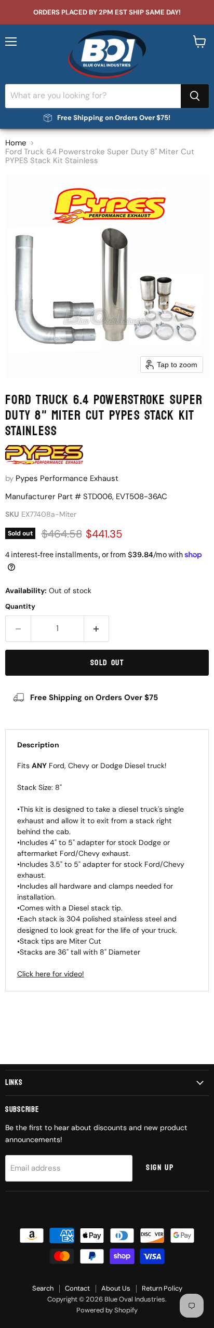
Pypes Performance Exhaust (67, 478)
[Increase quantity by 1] (97, 628)
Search (43, 1288)
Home (15, 143)
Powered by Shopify (107, 1310)
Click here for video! (50, 973)
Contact (77, 1288)
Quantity (20, 606)
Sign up (159, 1167)
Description (38, 744)
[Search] (195, 96)
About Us (115, 1288)
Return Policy (162, 1288)
